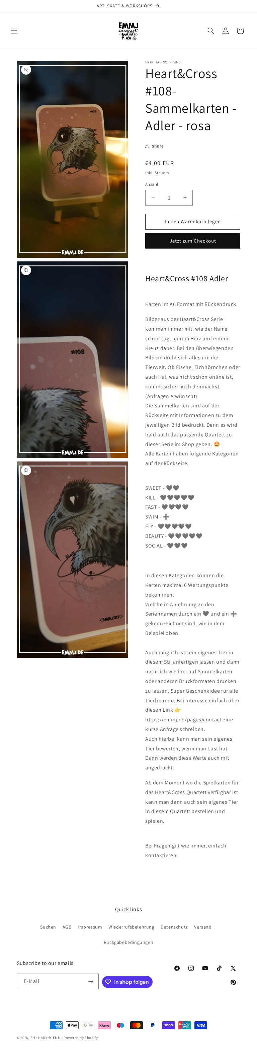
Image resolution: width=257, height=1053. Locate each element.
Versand (202, 927)
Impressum (90, 927)
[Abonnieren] (91, 981)
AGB (67, 927)
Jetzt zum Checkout (193, 241)
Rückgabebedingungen (128, 942)
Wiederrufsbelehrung (131, 927)
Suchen (48, 927)
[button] (14, 30)
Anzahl (151, 184)
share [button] (158, 146)
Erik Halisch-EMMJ (46, 1037)
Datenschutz (174, 927)
